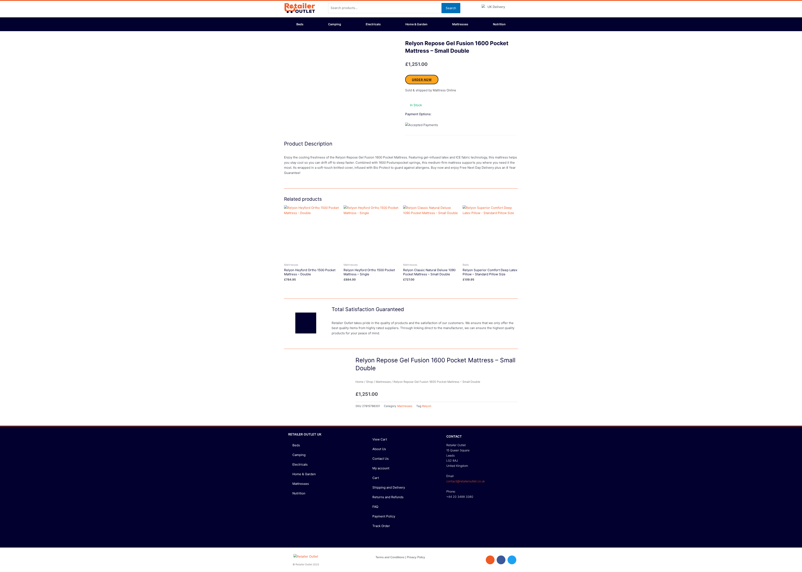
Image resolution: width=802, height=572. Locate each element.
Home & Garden (416, 24)
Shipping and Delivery (388, 487)
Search (451, 8)
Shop (369, 381)
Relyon (426, 406)
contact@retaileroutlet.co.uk (465, 481)
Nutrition (499, 24)
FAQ (375, 507)
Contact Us (380, 459)
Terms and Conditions (390, 557)
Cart (375, 478)
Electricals (373, 24)
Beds (299, 24)
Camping (334, 24)
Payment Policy (383, 516)
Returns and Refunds (388, 497)
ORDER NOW (422, 79)
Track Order (381, 526)
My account (380, 468)
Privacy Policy (416, 557)
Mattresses (460, 24)
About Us (379, 449)
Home (359, 381)
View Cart (379, 439)
